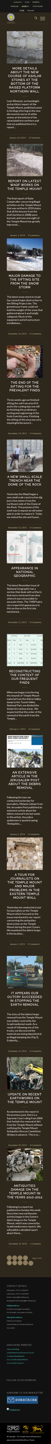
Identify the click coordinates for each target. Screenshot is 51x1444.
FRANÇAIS (14, 6)
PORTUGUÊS (37, 6)
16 (25, 1258)
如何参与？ (25, 6)
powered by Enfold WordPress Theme (20, 1440)
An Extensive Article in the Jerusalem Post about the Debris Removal (24, 780)
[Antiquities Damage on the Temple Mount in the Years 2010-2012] (25, 1164)
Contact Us (17, 2)
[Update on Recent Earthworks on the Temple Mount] (25, 1073)
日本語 (22, 10)
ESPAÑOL (36, 2)
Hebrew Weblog (13, 1349)
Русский (30, 10)
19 (20, 1263)
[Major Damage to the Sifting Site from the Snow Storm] (25, 254)
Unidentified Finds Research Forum (20, 1353)
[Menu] (41, 18)
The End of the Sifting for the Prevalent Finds (24, 386)
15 (20, 1258)
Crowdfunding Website (15, 1356)
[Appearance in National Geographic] (25, 547)
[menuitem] (17, 2)
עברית (27, 2)
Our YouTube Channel (15, 1363)
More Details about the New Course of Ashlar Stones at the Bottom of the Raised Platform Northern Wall (24, 80)
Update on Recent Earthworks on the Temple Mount (24, 1098)
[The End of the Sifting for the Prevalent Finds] (25, 361)
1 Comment (35, 1243)
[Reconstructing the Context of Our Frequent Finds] (25, 650)
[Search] (34, 18)
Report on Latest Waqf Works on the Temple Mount (24, 185)
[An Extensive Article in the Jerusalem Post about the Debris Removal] (25, 751)
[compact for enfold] (22, 18)
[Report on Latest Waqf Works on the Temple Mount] (25, 160)
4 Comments (35, 1145)
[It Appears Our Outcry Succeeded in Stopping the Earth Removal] (25, 972)
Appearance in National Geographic (24, 572)
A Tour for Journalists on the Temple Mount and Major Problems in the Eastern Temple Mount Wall (24, 886)
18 (15, 1263)
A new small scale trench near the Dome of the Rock (24, 480)
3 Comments (34, 137)
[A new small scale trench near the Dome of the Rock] (25, 456)
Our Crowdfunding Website (17, 1359)
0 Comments (34, 235)
